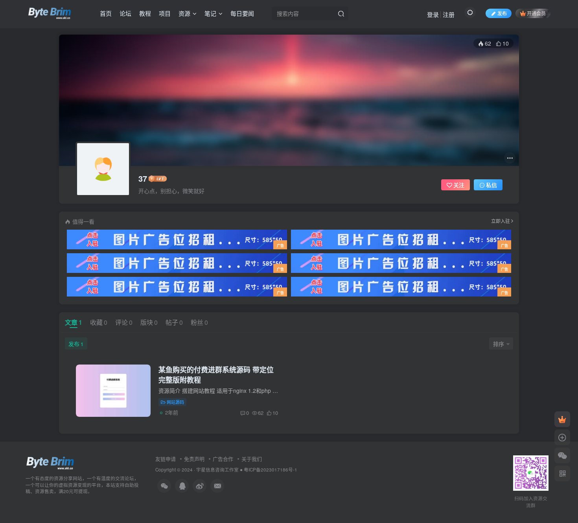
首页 (106, 13)
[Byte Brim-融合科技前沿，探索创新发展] (50, 462)
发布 (75, 344)
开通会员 (536, 13)
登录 (433, 14)
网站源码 (175, 402)
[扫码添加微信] (562, 455)
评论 (124, 322)
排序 (498, 344)
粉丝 (199, 322)
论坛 (125, 13)
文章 (73, 322)
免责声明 (194, 458)
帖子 (174, 322)
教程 (145, 13)
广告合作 (223, 458)
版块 (149, 322)
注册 (449, 14)
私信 (491, 185)
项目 (165, 13)
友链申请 (165, 458)
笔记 (210, 13)
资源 (184, 13)
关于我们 (251, 458)
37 (142, 178)
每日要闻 (242, 13)
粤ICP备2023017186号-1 (270, 469)
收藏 (98, 322)
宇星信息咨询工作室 (217, 469)
